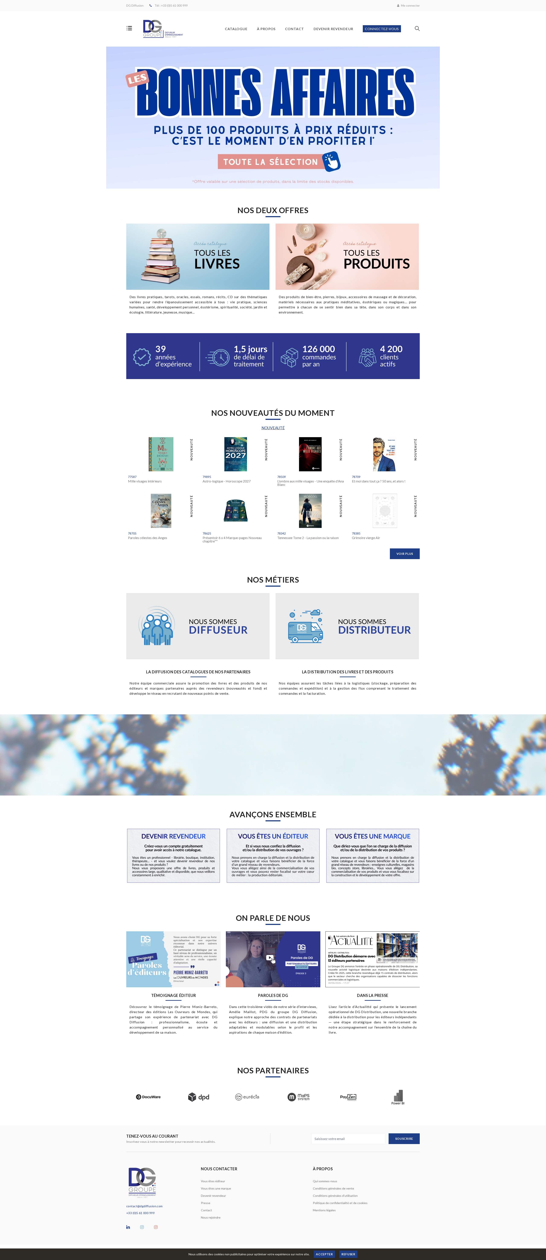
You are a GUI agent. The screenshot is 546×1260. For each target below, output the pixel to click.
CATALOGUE (236, 29)
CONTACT (294, 29)
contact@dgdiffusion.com (144, 1206)
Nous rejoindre (211, 1217)
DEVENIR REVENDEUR (333, 29)
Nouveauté (273, 427)
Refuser (348, 1254)
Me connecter (410, 5)
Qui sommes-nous (325, 1181)
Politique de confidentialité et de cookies (340, 1203)
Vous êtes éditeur (213, 1181)
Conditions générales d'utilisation (335, 1195)
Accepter (324, 1254)
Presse (205, 1203)
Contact (206, 1210)
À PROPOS (266, 29)
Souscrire (404, 1138)
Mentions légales (324, 1210)
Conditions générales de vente (333, 1188)
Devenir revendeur (213, 1195)
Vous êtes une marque (216, 1188)
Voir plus (404, 553)
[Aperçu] (133, 466)
